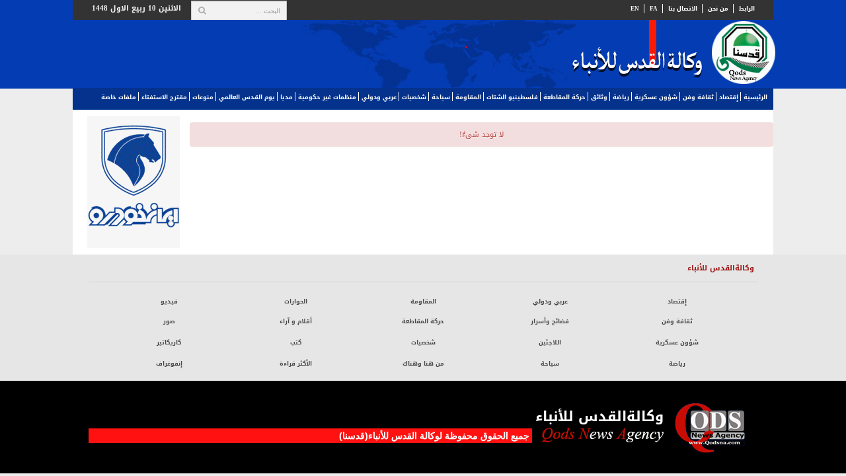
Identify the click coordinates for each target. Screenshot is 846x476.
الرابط (747, 9)
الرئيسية (755, 97)
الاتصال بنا (682, 9)
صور (169, 321)
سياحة (441, 97)
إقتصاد (728, 97)
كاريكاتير (169, 342)
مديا (286, 97)
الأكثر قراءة (296, 364)
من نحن (718, 9)
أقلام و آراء (296, 321)
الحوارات (295, 301)
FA (654, 9)
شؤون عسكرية (655, 97)
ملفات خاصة (118, 97)
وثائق (599, 97)
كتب (295, 342)
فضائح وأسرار (550, 321)
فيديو (169, 301)
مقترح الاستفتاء (164, 97)
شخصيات (414, 97)
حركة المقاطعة (564, 97)
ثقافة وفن (698, 97)
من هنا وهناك (423, 364)
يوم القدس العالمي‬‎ (247, 97)
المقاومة (468, 97)
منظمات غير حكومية (327, 97)
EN (635, 9)
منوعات (202, 97)
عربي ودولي (379, 97)
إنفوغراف (169, 364)
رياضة (621, 97)
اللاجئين (550, 342)
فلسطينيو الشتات (512, 97)
